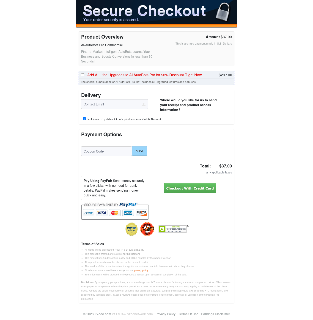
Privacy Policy (166, 314)
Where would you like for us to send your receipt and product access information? (188, 105)
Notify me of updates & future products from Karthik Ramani (124, 119)
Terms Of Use (188, 314)
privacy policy (141, 270)
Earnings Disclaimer (215, 314)
